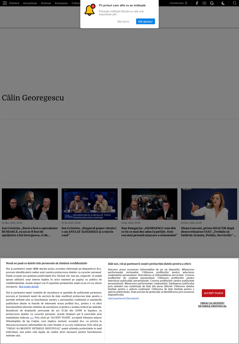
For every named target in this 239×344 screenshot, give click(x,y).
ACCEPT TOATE (213, 293)
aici (31, 318)
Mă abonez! (145, 21)
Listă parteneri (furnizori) (123, 298)
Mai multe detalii (29, 286)
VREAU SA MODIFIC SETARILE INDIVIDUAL (212, 304)
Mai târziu (123, 21)
